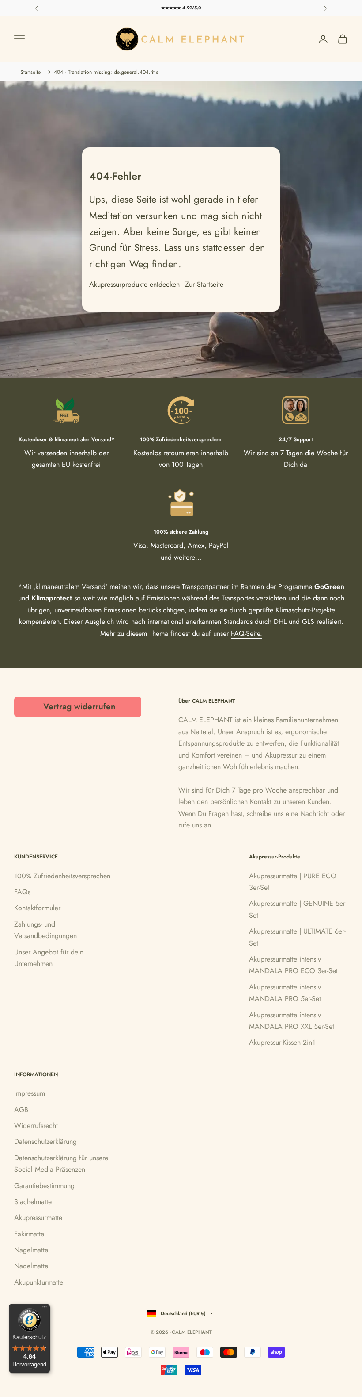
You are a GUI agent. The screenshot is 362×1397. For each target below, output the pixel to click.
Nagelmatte (31, 1250)
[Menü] (44, 1309)
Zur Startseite (204, 284)
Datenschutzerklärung (45, 1141)
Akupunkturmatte (38, 1282)
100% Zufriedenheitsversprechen (62, 876)
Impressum (29, 1093)
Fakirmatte (29, 1234)
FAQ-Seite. (246, 633)
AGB (21, 1110)
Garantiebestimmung (44, 1186)
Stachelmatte (33, 1202)
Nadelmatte (31, 1266)
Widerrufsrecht (36, 1125)
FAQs (22, 892)
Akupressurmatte (38, 1217)
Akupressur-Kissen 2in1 (282, 1042)
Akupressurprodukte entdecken (134, 284)
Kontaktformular (37, 908)
